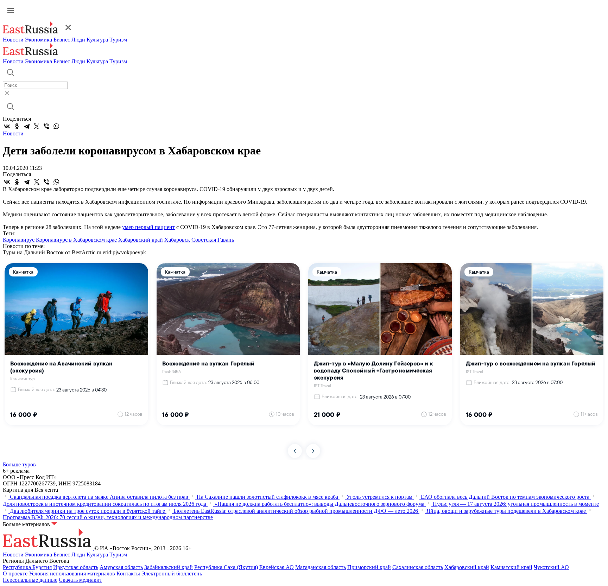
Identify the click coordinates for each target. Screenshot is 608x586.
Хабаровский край (140, 240)
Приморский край (369, 567)
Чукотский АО (551, 567)
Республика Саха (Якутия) (226, 567)
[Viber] (46, 126)
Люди (78, 40)
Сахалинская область (417, 567)
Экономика (38, 40)
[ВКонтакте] (7, 126)
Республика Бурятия (27, 567)
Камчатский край (511, 567)
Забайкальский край (168, 567)
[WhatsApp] (56, 126)
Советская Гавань (212, 240)
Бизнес (61, 40)
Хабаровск (177, 240)
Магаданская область (320, 567)
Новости (13, 40)
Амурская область (121, 567)
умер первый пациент (148, 227)
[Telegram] (27, 126)
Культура (97, 40)
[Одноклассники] (17, 126)
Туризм (118, 40)
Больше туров (19, 464)
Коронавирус (18, 240)
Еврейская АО (276, 567)
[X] (36, 126)
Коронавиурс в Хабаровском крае (76, 240)
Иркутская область (75, 567)
